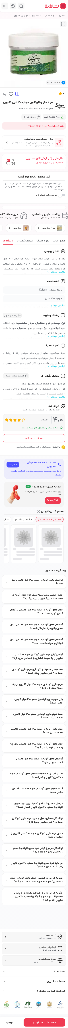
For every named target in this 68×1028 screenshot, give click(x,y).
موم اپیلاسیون (21, 15)
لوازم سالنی (50, 15)
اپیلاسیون (36, 15)
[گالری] (63, 24)
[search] (21, 6)
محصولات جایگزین (44, 1022)
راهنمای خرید (60, 241)
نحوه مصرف (43, 241)
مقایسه (13, 464)
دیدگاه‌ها (8, 241)
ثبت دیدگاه (32, 438)
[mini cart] (13, 6)
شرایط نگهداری (25, 241)
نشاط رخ (63, 15)
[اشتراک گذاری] (4, 94)
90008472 (53, 500)
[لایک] (11, 93)
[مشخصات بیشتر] (4, 6)
